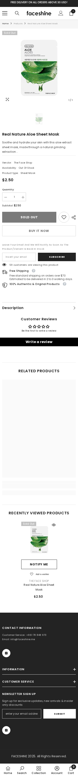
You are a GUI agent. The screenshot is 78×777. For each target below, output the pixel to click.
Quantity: (8, 189)
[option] (39, 67)
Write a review (39, 341)
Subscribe (57, 257)
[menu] (4, 13)
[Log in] (60, 13)
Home (5, 23)
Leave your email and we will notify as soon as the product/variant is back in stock (35, 247)
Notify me (39, 564)
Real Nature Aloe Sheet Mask (39, 587)
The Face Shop (23, 162)
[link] (63, 217)
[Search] (17, 13)
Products (18, 23)
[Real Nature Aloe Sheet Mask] (39, 539)
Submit (59, 713)
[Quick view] (53, 525)
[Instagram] (6, 653)
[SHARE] (72, 217)
